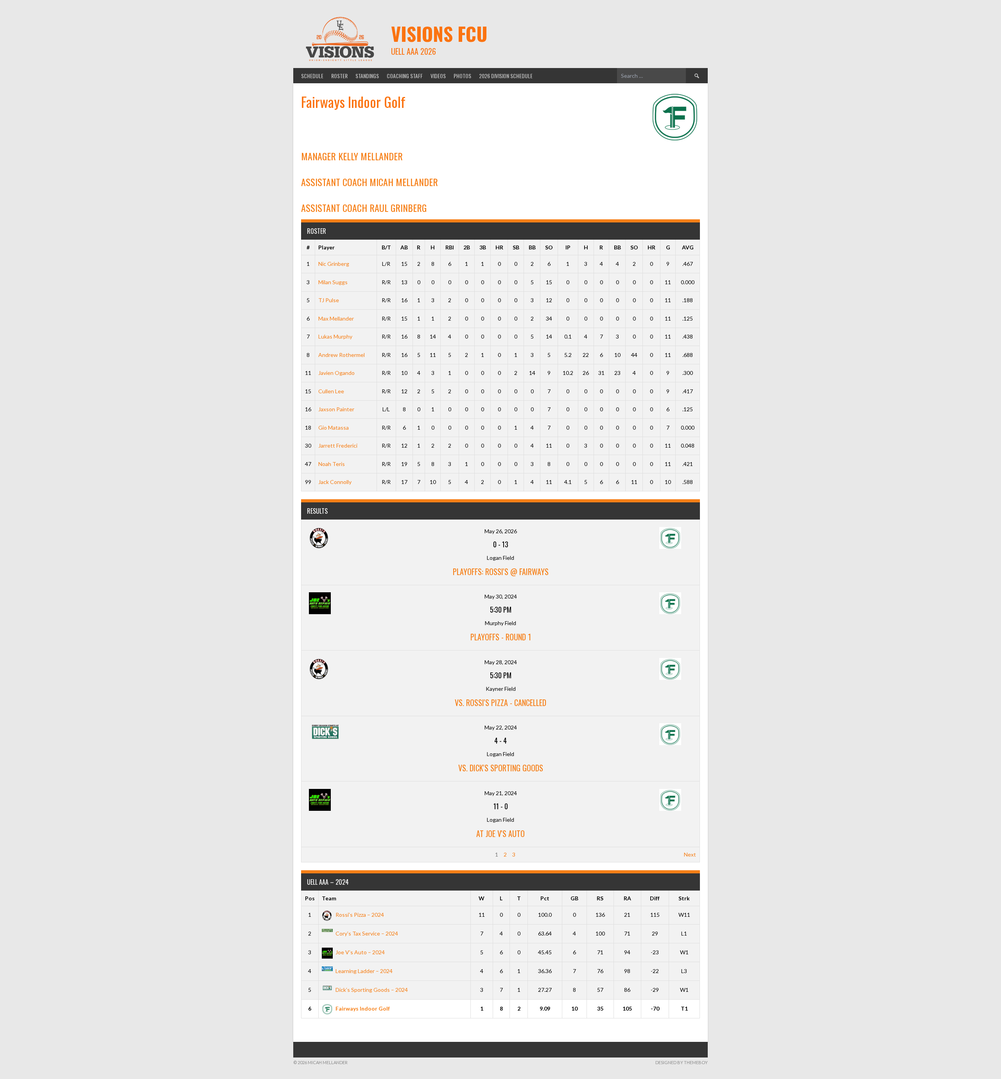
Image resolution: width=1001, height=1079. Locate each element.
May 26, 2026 (500, 531)
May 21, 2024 (500, 793)
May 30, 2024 (500, 596)
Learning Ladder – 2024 (364, 971)
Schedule (312, 76)
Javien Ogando (336, 372)
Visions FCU (439, 33)
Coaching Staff (405, 76)
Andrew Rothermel (341, 354)
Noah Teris (331, 464)
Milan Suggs (333, 282)
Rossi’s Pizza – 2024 (359, 914)
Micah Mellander (369, 182)
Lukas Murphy (335, 336)
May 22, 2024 (500, 727)
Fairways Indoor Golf (362, 1008)
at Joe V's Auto (500, 833)
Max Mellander (336, 318)
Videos (438, 76)
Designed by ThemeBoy (681, 1062)
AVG (688, 247)
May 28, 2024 (500, 662)
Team (329, 898)
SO (549, 247)
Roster (339, 76)
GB (574, 898)
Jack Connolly (335, 482)
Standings (367, 76)
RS (600, 898)
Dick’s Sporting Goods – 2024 (371, 989)
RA (627, 898)
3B (482, 247)
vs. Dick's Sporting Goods (500, 768)
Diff (655, 898)
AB (404, 247)
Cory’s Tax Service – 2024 (366, 933)
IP (567, 247)
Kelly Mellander (352, 156)
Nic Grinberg (333, 263)
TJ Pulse (328, 300)
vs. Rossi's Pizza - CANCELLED (500, 702)
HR (499, 247)
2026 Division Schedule (506, 76)
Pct (544, 898)
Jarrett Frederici (337, 445)
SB (516, 247)
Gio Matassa (333, 427)
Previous (315, 854)
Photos (462, 76)
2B (466, 247)
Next (690, 854)
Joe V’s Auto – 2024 (360, 952)
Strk (684, 898)
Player (326, 247)
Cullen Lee (331, 391)
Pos (310, 898)
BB (532, 247)
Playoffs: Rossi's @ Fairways (501, 571)
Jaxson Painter (336, 409)
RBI (449, 247)
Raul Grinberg (364, 208)
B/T (386, 247)
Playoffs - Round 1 (500, 637)
